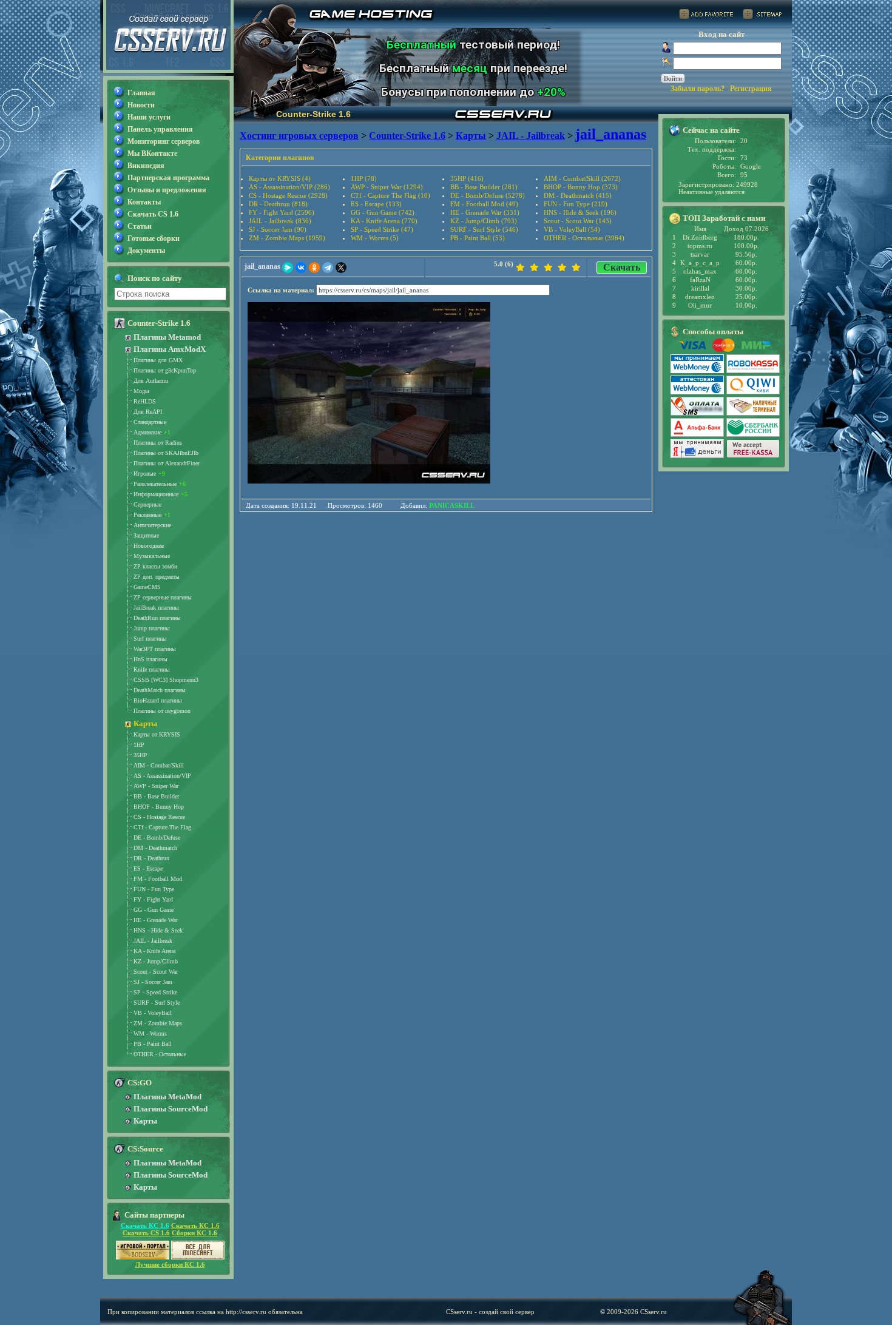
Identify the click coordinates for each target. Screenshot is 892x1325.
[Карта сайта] (762, 16)
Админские (147, 432)
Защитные (146, 535)
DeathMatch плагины (159, 690)
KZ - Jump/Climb (155, 961)
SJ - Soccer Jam (152, 982)
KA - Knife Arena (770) (384, 220)
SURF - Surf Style (156, 1002)
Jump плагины (151, 628)
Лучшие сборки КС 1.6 (170, 1264)
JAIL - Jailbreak (152, 940)
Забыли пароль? (698, 88)
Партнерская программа (168, 178)
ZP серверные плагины (162, 597)
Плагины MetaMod (167, 1096)
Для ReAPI (147, 411)
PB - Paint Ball (152, 1043)
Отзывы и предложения (166, 190)
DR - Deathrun (151, 858)
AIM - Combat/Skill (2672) (582, 178)
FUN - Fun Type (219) (575, 203)
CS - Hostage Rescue (159, 817)
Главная (141, 93)
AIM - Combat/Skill (158, 765)
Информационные (155, 494)
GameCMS (147, 587)
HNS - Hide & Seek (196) (580, 212)
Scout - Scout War (155, 971)
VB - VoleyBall (152, 1013)
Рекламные (147, 514)
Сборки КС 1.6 (194, 1232)
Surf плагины (150, 638)
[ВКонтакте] (301, 267)
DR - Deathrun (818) (278, 203)
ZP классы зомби (155, 566)
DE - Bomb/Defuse (156, 837)
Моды (141, 391)
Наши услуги (149, 117)
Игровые (144, 473)
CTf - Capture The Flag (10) (390, 195)
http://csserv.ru (246, 1311)
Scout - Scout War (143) (578, 220)
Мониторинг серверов (163, 141)
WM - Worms (150, 1033)
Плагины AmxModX (169, 349)
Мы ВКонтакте (152, 153)
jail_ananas (262, 266)
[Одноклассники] (314, 267)
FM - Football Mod (157, 878)
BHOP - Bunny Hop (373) (581, 186)
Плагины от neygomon (162, 710)
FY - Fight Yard (153, 899)
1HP (138, 744)
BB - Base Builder (156, 796)
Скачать (621, 267)
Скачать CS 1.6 (152, 214)
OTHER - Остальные (159, 1054)
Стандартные (149, 422)
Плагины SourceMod (170, 1108)
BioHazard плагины (157, 700)
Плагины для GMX (158, 360)
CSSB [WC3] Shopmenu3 (165, 679)
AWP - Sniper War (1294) (387, 186)
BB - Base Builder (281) (484, 186)
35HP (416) (467, 178)
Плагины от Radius (157, 442)
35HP (140, 755)
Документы (146, 250)
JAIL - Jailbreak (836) (280, 220)
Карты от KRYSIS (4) (280, 178)
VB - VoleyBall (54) (572, 229)
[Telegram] (327, 267)
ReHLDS (144, 401)
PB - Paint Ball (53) (477, 237)
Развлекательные (155, 483)
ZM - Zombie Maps (157, 1023)
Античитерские (152, 525)
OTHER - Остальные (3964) (584, 237)
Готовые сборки (153, 238)
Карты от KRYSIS (156, 734)
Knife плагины (151, 669)
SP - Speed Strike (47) (382, 229)
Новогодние (148, 545)
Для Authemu (150, 380)
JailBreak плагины (156, 607)
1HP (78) (364, 178)
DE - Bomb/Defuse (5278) (487, 195)
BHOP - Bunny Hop (158, 806)
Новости (141, 105)
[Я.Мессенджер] (287, 267)
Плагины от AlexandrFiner (166, 463)
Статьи (139, 226)
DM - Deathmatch (155, 848)
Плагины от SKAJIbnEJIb (165, 453)
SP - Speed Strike (155, 992)
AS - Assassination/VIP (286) (289, 186)
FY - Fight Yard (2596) (281, 212)
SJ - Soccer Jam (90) (277, 229)
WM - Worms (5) (375, 237)
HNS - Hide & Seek (158, 930)
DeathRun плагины (157, 618)
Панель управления (160, 129)
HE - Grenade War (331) (484, 212)
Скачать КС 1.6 (145, 1225)
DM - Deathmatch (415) (578, 195)
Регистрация (751, 88)
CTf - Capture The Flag (162, 827)
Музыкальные (151, 556)
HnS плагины (150, 659)
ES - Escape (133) (376, 203)
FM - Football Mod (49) (484, 203)
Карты (145, 723)
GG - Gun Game (153, 909)
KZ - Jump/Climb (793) (483, 220)
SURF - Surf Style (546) (484, 229)
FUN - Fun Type (153, 889)
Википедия (145, 165)
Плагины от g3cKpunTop (164, 370)
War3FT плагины (154, 649)
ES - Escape (148, 868)
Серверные (147, 504)
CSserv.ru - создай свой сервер (490, 1311)
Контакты (144, 202)
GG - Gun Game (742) (382, 212)
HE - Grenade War (155, 920)
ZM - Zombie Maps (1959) (287, 237)
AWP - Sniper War (155, 786)
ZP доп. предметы (156, 576)
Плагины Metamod (167, 337)
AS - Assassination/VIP (162, 775)
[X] (341, 267)
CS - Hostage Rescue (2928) (288, 195)
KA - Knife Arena (154, 951)
